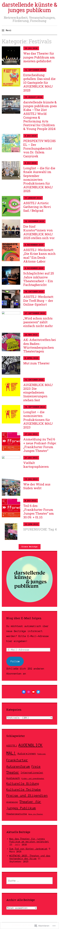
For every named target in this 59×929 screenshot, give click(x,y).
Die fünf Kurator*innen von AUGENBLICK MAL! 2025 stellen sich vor (39, 232)
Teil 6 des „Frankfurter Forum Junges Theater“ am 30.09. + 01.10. (38, 511)
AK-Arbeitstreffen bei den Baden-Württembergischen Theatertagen (39, 345)
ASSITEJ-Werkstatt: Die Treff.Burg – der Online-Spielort (38, 300)
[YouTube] (33, 692)
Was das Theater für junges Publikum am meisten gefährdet (39, 57)
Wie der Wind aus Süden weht (36, 486)
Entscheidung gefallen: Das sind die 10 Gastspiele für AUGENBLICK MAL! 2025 (39, 82)
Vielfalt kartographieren (36, 465)
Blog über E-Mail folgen (24, 618)
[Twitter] (38, 692)
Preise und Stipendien (27, 795)
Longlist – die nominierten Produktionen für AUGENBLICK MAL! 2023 (38, 419)
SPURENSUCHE (12, 802)
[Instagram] (28, 692)
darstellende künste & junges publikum (29, 7)
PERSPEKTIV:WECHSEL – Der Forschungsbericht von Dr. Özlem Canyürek (39, 148)
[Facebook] (24, 692)
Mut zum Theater (36, 363)
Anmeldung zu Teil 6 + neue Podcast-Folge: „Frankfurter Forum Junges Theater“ (39, 445)
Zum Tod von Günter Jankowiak (28, 849)
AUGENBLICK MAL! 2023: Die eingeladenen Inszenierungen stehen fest (38, 392)
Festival (41, 754)
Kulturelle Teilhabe (23, 789)
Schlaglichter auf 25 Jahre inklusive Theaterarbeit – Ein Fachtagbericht (38, 279)
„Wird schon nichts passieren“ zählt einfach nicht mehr (38, 322)
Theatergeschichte (16, 814)
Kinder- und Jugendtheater (32, 778)
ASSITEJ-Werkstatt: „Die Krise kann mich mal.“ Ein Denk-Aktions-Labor (39, 255)
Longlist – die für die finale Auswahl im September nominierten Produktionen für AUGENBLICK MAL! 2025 (39, 179)
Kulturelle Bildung (22, 783)
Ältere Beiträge (30, 547)
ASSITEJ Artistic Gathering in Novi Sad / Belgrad (37, 207)
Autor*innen (27, 753)
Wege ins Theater (35, 814)
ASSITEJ (11, 745)
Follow (15, 661)
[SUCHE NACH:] (29, 880)
